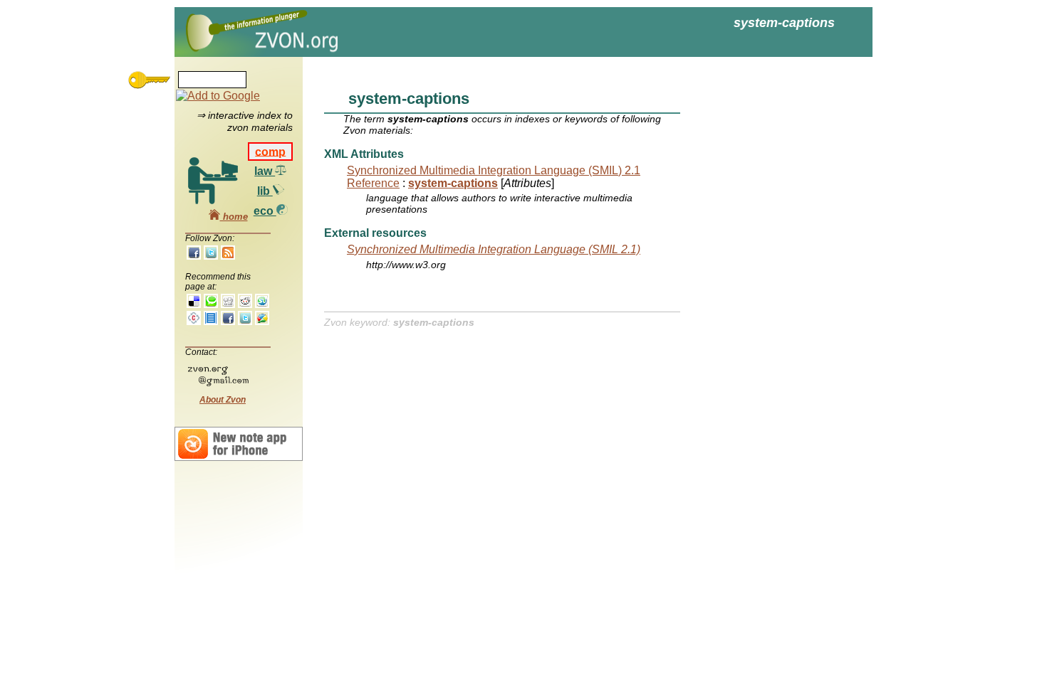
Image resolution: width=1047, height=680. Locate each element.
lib (265, 191)
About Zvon (222, 400)
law (264, 171)
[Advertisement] (766, 284)
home (234, 216)
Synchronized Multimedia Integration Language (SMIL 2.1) (493, 249)
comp (270, 151)
